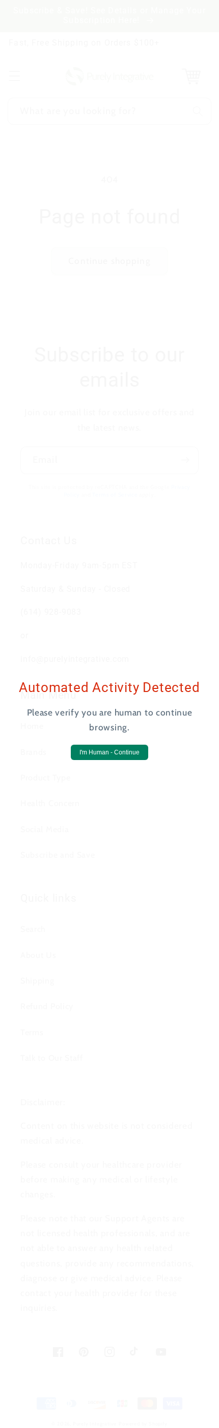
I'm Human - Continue (109, 752)
